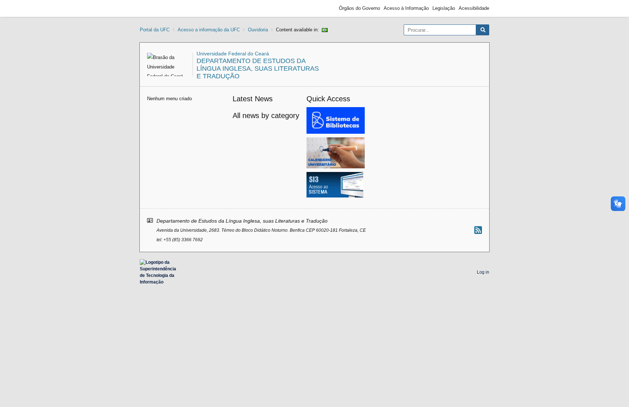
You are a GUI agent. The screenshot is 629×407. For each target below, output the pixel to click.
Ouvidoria (258, 29)
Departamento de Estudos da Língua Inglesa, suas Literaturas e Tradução (258, 68)
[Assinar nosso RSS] (478, 230)
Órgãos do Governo (359, 8)
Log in (483, 272)
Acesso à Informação (406, 8)
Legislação (443, 8)
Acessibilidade (474, 8)
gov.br (153, 8)
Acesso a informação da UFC (209, 29)
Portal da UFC (155, 29)
